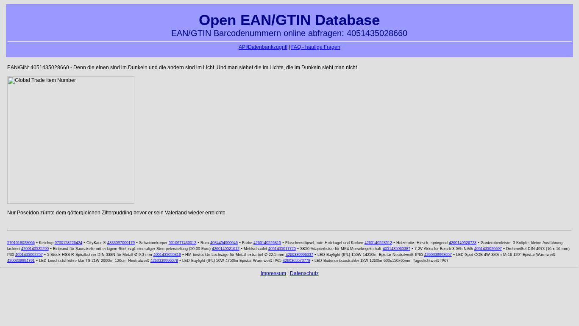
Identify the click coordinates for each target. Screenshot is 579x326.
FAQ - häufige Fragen (315, 47)
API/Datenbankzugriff (263, 47)
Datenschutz (304, 273)
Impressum (273, 273)
